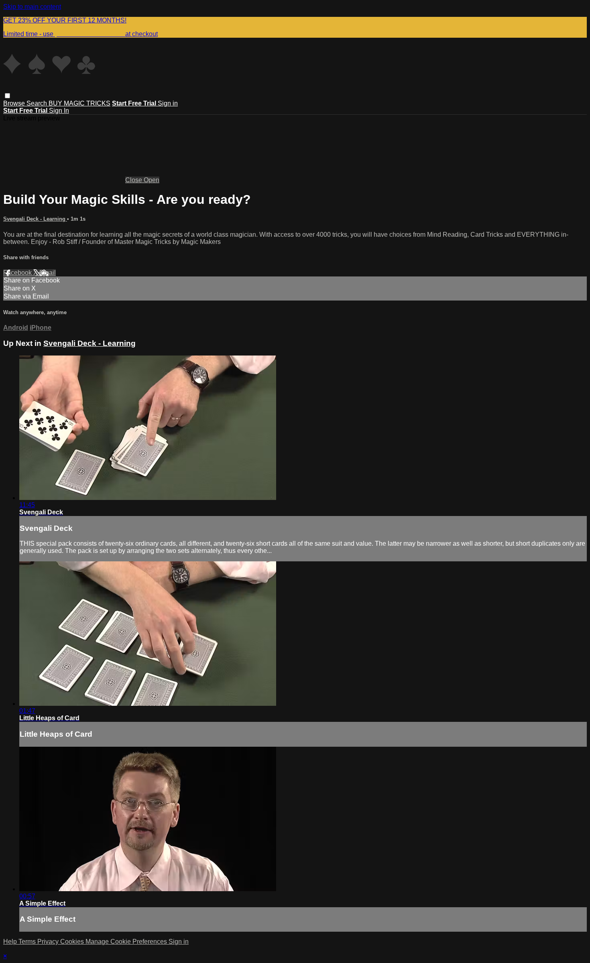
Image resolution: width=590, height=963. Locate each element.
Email (47, 272)
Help (10, 941)
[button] (7, 95)
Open (151, 180)
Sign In (59, 110)
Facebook (18, 272)
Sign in (168, 103)
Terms (27, 941)
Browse (14, 103)
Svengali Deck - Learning (35, 219)
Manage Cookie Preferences (127, 941)
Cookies (72, 941)
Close (134, 180)
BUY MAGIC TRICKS (79, 103)
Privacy (48, 941)
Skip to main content (32, 6)
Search (37, 103)
